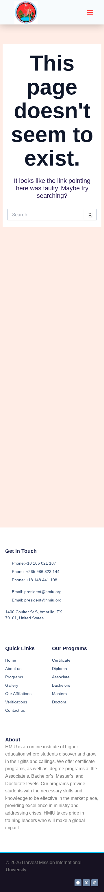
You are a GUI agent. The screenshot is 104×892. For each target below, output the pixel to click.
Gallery (11, 685)
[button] (90, 12)
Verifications (16, 702)
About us (13, 668)
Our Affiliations (18, 693)
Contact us (15, 710)
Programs (14, 677)
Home (10, 660)
